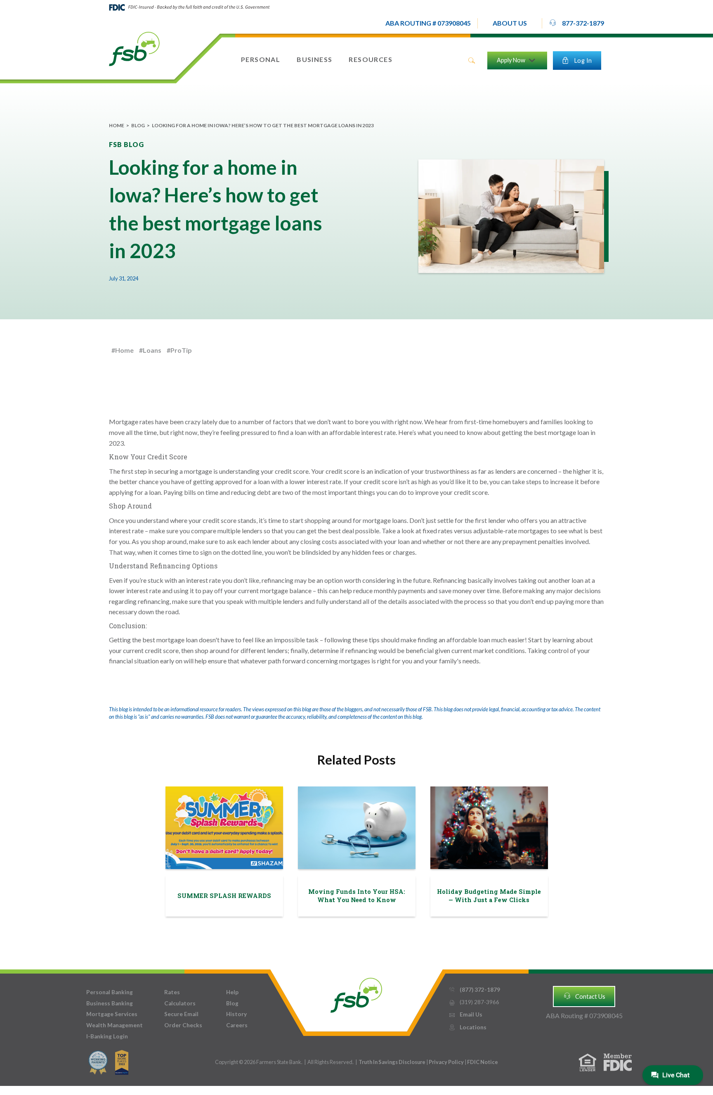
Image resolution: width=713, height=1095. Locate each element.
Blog (138, 125)
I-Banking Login (107, 1036)
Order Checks (183, 1025)
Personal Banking (109, 992)
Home (116, 125)
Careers (237, 1025)
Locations (467, 1027)
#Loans (150, 350)
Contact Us (584, 996)
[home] (134, 48)
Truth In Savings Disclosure (392, 1062)
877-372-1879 (576, 23)
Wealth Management (114, 1025)
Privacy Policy (447, 1062)
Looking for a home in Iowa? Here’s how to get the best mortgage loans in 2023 (263, 125)
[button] (509, 23)
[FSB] (356, 993)
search (471, 60)
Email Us (465, 1014)
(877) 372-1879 (474, 989)
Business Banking (109, 1003)
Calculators (180, 1003)
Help (232, 992)
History (236, 1014)
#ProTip (179, 350)
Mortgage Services (111, 1014)
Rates (172, 992)
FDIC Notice (482, 1062)
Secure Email (181, 1014)
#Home (122, 350)
